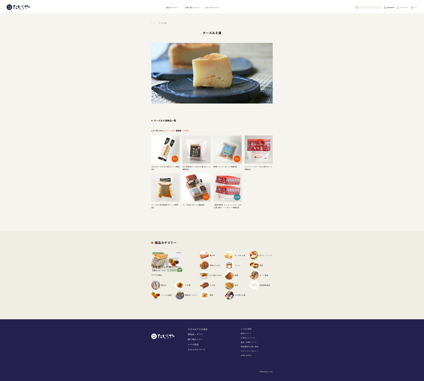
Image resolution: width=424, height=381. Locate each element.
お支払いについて (248, 337)
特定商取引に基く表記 (249, 346)
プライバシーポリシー (249, 351)
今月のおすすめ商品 (198, 329)
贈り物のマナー (195, 339)
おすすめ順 (169, 130)
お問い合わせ (246, 355)
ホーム (153, 23)
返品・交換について (249, 342)
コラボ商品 (193, 344)
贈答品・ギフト (195, 334)
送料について (246, 333)
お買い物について (192, 7)
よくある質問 (246, 329)
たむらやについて (212, 7)
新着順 (186, 130)
